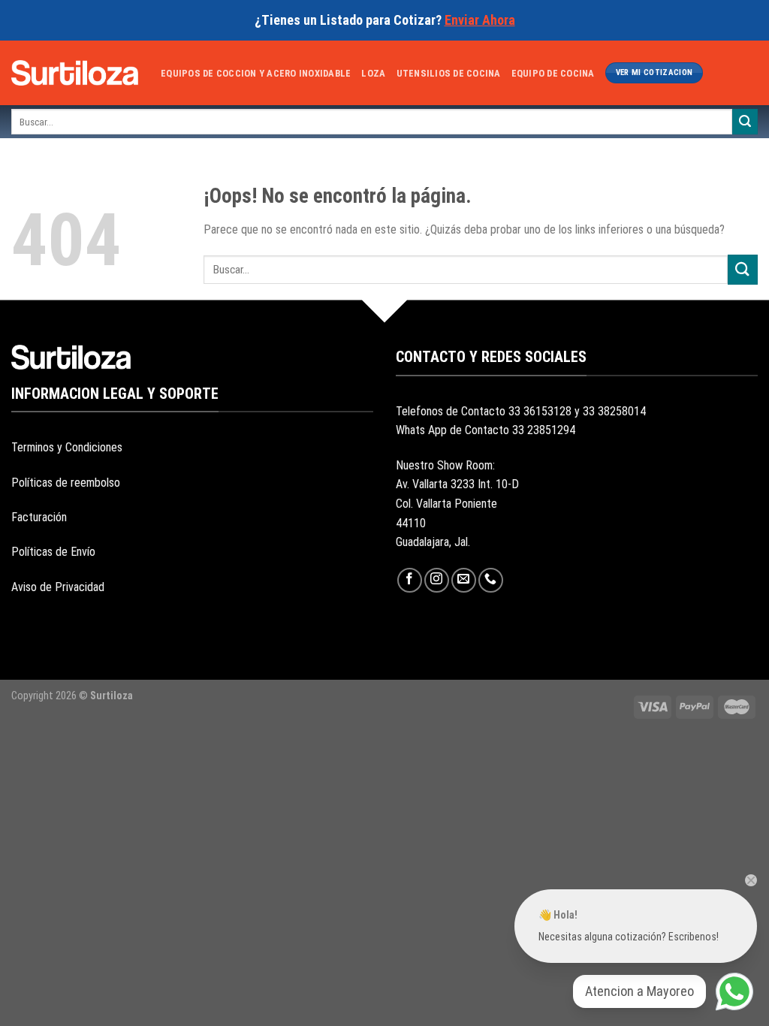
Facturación (39, 517)
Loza (373, 73)
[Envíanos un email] (463, 580)
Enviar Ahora (480, 20)
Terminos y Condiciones (66, 447)
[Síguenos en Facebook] (409, 580)
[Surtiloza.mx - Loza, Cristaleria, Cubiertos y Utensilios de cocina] (74, 73)
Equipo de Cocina (553, 73)
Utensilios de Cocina (449, 73)
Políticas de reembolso (65, 482)
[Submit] (745, 121)
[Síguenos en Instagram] (436, 580)
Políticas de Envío (53, 552)
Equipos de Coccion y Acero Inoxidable (256, 73)
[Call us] (490, 580)
